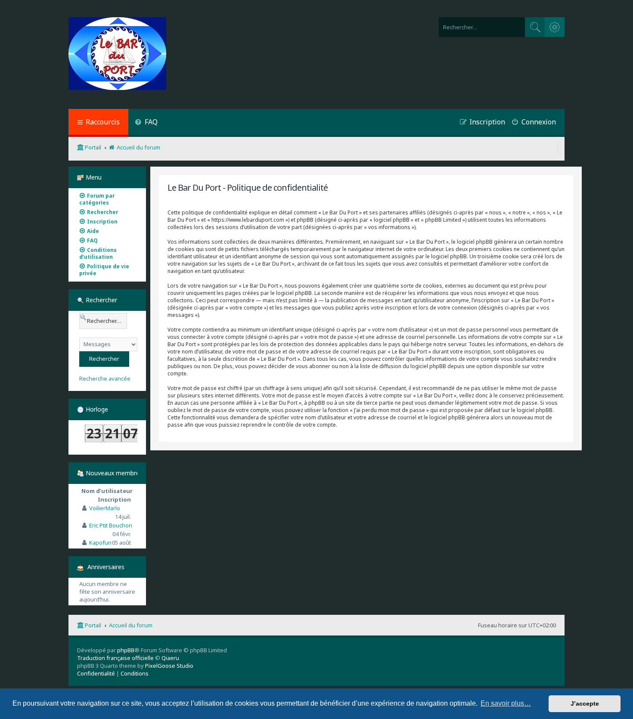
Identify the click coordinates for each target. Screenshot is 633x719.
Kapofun (100, 542)
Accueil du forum (130, 625)
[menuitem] (146, 123)
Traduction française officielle (115, 658)
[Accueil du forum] (117, 54)
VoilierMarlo (104, 508)
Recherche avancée (104, 378)
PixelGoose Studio (169, 665)
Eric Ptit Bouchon (110, 525)
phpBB (125, 650)
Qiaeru (170, 658)
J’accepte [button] (585, 703)
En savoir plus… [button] (506, 703)
